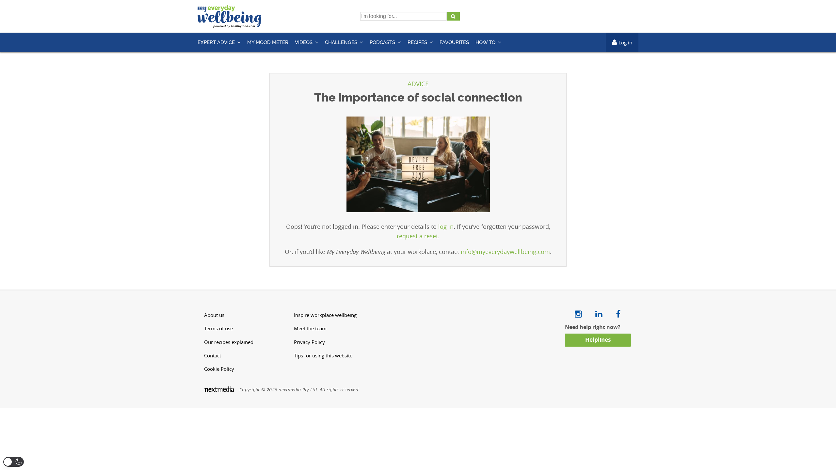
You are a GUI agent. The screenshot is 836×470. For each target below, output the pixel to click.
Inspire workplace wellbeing (325, 315)
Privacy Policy (309, 342)
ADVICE (418, 84)
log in (446, 226)
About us (214, 315)
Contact (212, 355)
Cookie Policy (219, 369)
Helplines (598, 339)
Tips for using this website (323, 355)
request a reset (417, 236)
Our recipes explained (228, 342)
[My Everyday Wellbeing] (229, 23)
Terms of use (218, 328)
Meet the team (310, 328)
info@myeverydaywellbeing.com (505, 252)
